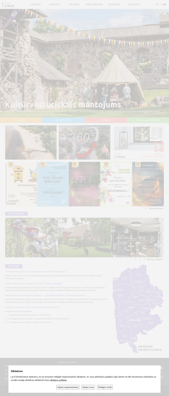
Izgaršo (74, 4)
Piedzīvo (54, 4)
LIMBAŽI (105, 120)
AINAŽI (21, 120)
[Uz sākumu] (8, 4)
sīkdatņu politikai (58, 380)
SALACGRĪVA (63, 120)
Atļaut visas (88, 387)
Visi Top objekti (154, 259)
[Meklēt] (157, 4)
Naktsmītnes (94, 4)
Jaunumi (13, 266)
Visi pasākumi (155, 208)
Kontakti (134, 4)
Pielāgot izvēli (105, 387)
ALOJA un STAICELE (148, 120)
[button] (142, 113)
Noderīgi (114, 4)
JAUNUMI (35, 4)
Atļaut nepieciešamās (67, 387)
